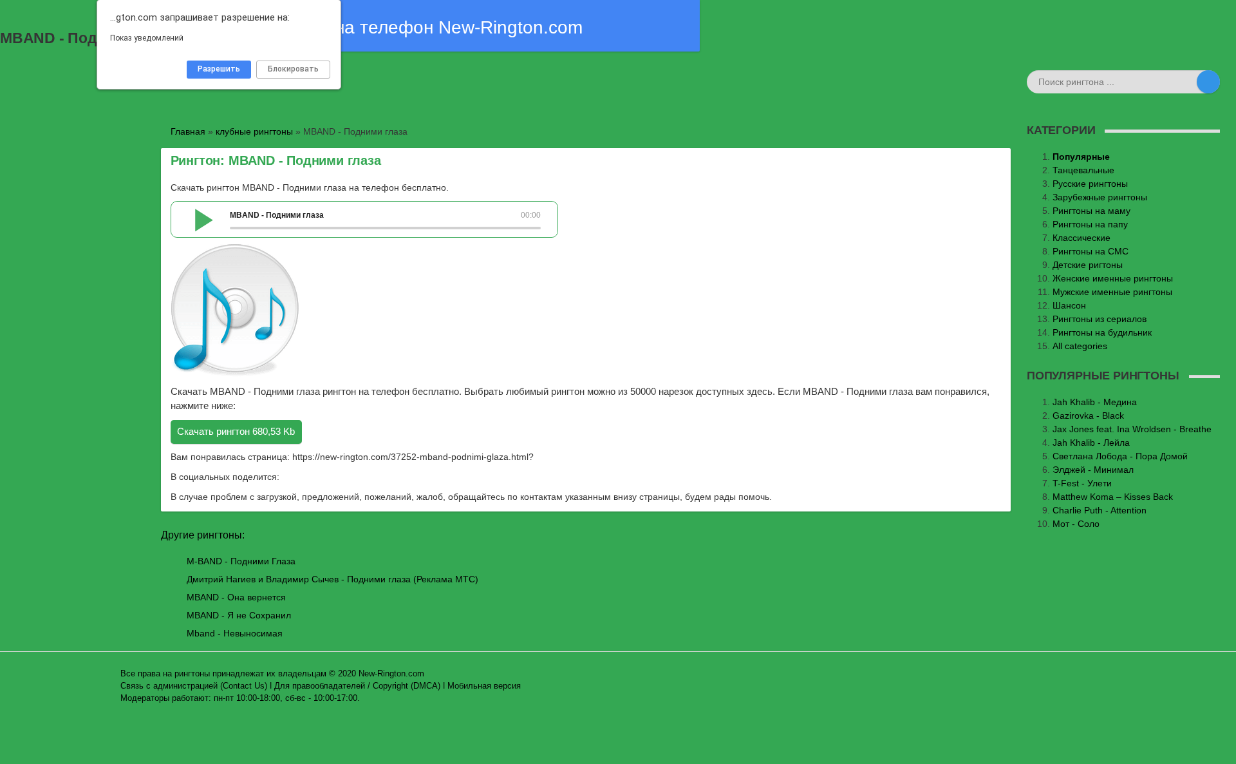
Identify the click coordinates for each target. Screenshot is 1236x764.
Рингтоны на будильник (1102, 332)
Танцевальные (1083, 170)
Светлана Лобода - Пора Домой (1120, 456)
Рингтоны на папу (1090, 224)
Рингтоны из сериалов (1100, 319)
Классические (1081, 238)
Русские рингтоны (1090, 183)
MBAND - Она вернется (236, 597)
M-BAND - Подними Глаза (241, 561)
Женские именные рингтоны (1113, 278)
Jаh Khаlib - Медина (1095, 402)
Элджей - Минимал (1093, 469)
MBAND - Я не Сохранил (239, 615)
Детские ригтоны (1088, 265)
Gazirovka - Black (1088, 415)
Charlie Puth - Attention (1100, 510)
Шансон (1069, 305)
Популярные (1081, 156)
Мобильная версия (484, 686)
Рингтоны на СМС (1090, 251)
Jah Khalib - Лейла (1091, 442)
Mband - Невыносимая (235, 633)
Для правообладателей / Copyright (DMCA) (357, 686)
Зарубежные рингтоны (1100, 197)
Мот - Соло (1076, 524)
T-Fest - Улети (1082, 483)
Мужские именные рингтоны (1112, 292)
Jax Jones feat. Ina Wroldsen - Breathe (1132, 429)
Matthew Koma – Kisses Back (1113, 497)
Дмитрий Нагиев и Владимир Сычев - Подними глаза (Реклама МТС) (332, 579)
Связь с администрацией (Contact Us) (193, 686)
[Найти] (1208, 81)
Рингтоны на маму (1091, 210)
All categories (1080, 346)
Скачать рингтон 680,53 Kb (236, 431)
